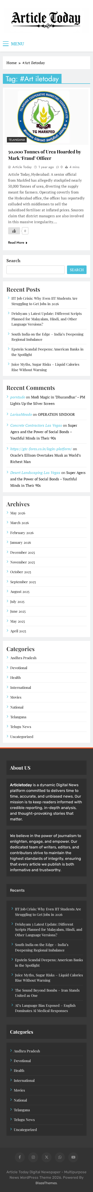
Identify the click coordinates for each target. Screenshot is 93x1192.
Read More (16, 242)
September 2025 (23, 581)
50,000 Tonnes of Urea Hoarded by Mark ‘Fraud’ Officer (44, 154)
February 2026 (22, 532)
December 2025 (22, 552)
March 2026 (19, 522)
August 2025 (19, 591)
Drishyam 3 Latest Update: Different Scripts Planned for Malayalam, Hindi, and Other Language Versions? (46, 318)
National (16, 707)
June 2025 (18, 611)
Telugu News (20, 726)
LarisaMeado (21, 414)
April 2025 (18, 631)
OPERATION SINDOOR (56, 414)
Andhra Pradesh (23, 657)
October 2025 (20, 571)
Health (15, 677)
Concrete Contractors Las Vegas (36, 425)
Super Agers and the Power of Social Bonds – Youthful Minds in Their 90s (43, 431)
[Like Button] (14, 230)
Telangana (17, 140)
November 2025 (22, 562)
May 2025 (17, 621)
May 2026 (17, 513)
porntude (17, 397)
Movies (15, 697)
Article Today (22, 167)
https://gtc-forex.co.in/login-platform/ (41, 448)
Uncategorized (21, 736)
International (20, 687)
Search (13, 260)
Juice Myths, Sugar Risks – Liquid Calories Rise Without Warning (49, 978)
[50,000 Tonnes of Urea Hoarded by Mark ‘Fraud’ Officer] (46, 117)
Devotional (18, 667)
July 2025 (17, 601)
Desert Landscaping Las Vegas (35, 472)
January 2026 (20, 542)
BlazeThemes (46, 1183)
